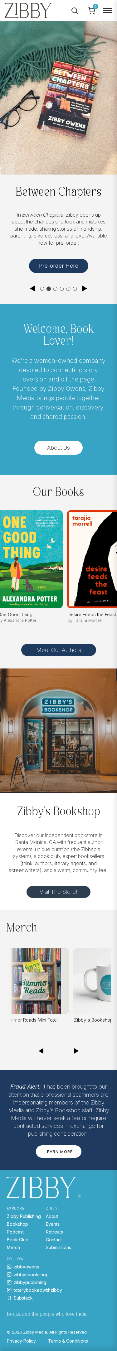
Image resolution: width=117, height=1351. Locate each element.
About (52, 1216)
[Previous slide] (32, 288)
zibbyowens (26, 1266)
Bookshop (17, 1224)
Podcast (15, 1231)
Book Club (17, 1239)
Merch (13, 1247)
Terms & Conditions (68, 1341)
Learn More (59, 1151)
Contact (54, 1239)
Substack (23, 1298)
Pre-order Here (58, 265)
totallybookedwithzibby (38, 1290)
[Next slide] (85, 288)
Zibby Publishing (24, 1216)
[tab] (42, 289)
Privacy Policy (21, 1341)
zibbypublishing (30, 1282)
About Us (58, 447)
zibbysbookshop (31, 1274)
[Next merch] (76, 1051)
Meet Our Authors (58, 650)
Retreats (54, 1231)
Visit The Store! (58, 892)
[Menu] (107, 10)
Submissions (58, 1247)
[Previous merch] (41, 1051)
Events (53, 1224)
